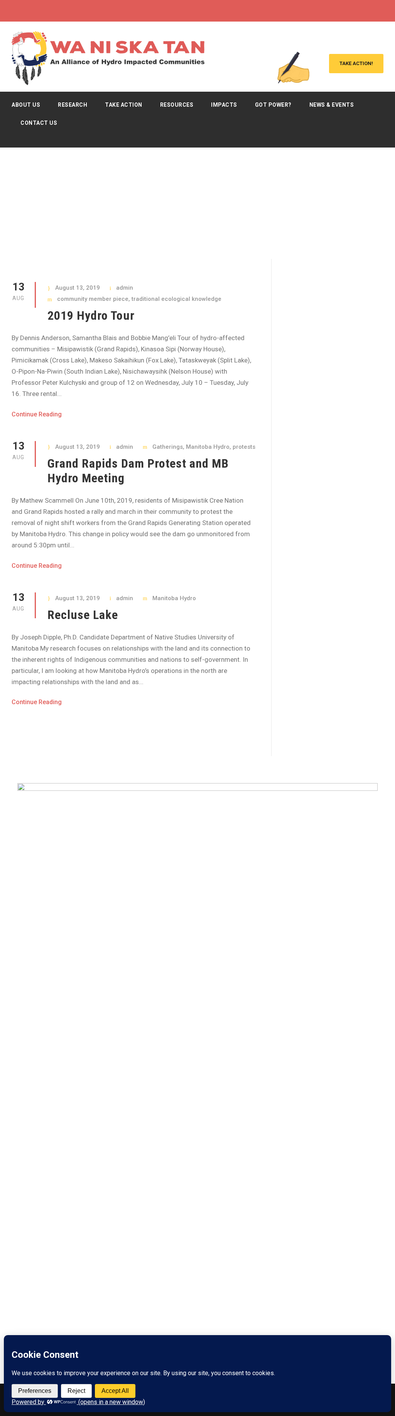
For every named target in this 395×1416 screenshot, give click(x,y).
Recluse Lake (82, 614)
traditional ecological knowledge (176, 298)
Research (72, 105)
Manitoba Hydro (208, 446)
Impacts (224, 105)
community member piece (92, 298)
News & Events (331, 105)
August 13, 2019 (77, 287)
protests (244, 446)
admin (124, 287)
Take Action (123, 105)
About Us (26, 105)
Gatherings (167, 446)
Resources (177, 105)
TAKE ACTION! (356, 63)
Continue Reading (37, 414)
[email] (338, 10)
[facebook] (352, 10)
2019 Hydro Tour (91, 315)
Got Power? (273, 105)
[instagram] (381, 10)
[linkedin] (367, 10)
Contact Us (38, 123)
